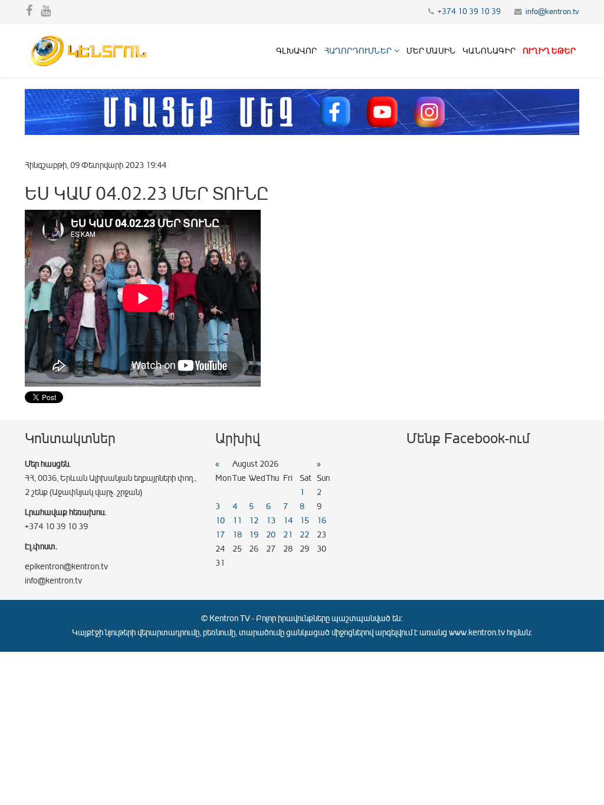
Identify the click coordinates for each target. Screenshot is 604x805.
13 (270, 521)
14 (288, 521)
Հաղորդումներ (358, 51)
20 (270, 535)
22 (304, 535)
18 (237, 535)
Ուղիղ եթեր (549, 51)
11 (237, 521)
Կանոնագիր (489, 51)
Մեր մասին (430, 51)
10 (220, 521)
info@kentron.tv (552, 12)
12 (253, 521)
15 (304, 521)
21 (288, 535)
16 (321, 521)
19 (253, 535)
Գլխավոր (296, 51)
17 (220, 535)
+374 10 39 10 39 (469, 12)
